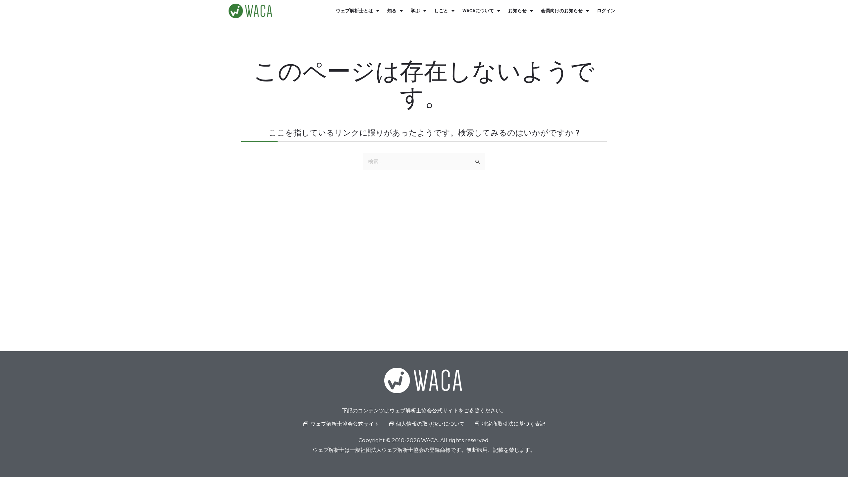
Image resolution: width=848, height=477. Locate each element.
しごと (441, 11)
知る (392, 11)
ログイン (606, 11)
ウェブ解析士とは (354, 11)
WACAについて (478, 11)
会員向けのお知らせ (562, 11)
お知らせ (517, 11)
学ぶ (415, 11)
